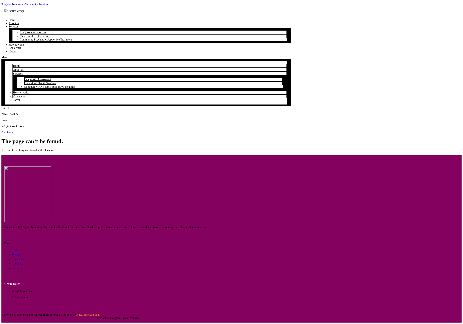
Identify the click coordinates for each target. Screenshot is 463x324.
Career (12, 51)
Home (16, 65)
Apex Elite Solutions (88, 314)
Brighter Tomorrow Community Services (24, 4)
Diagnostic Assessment (33, 32)
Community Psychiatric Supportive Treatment (46, 39)
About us (18, 69)
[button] (146, 57)
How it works (21, 92)
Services (13, 26)
